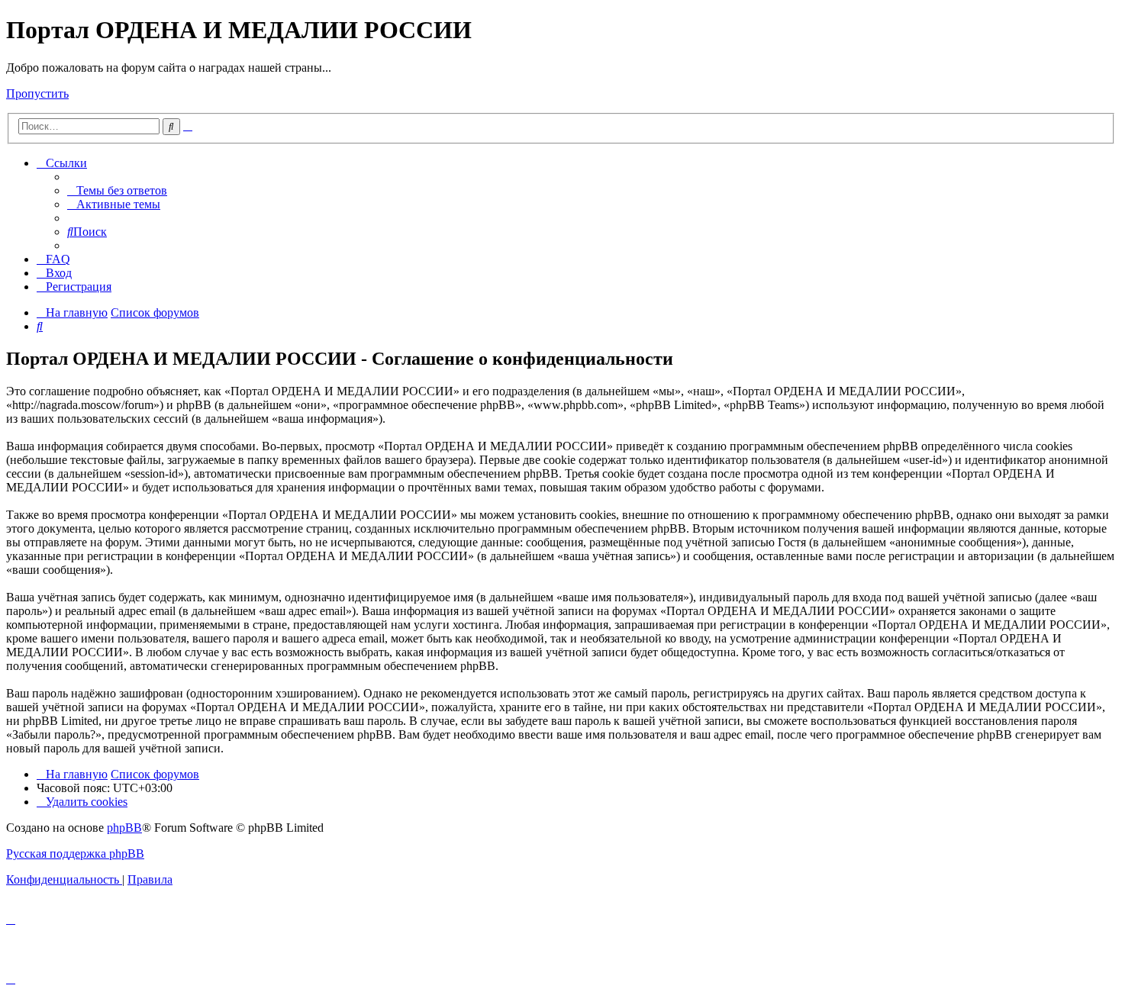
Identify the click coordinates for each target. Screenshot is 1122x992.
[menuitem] (117, 190)
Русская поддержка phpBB (75, 853)
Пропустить (37, 93)
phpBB (124, 827)
